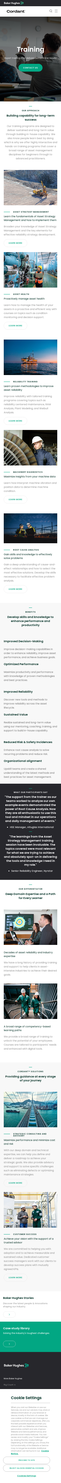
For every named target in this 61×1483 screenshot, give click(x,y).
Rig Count (8, 1384)
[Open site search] (50, 11)
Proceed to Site (26, 1460)
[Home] (14, 3)
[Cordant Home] (16, 11)
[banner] (9, 1314)
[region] (30, 1436)
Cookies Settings (26, 1475)
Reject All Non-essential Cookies (27, 1468)
